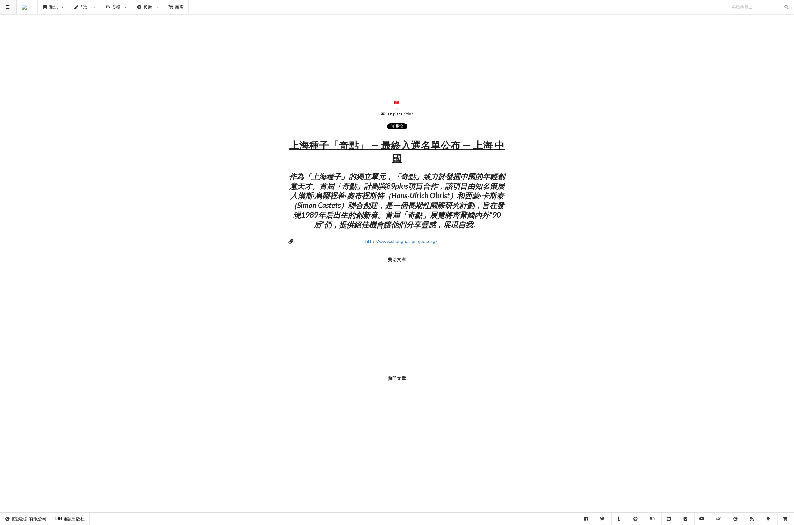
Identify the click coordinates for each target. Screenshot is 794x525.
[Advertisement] (397, 43)
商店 (179, 7)
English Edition (400, 113)
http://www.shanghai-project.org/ (401, 241)
